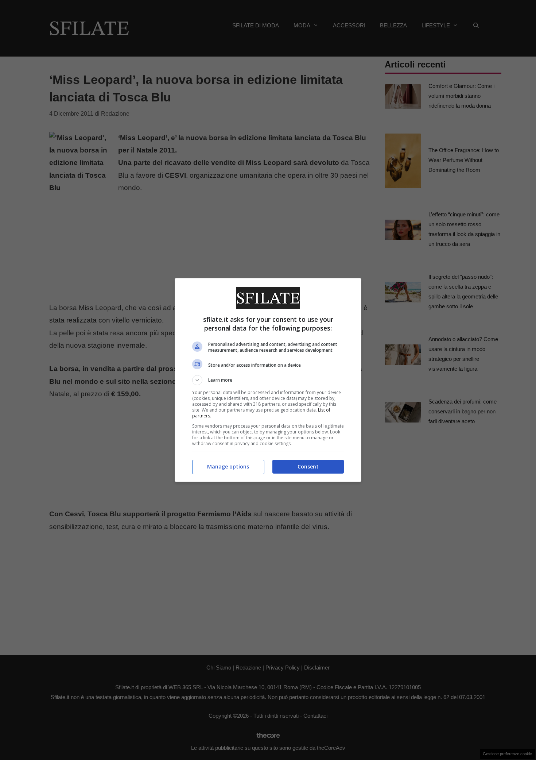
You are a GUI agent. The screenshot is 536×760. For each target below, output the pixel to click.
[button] (268, 380)
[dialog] (268, 380)
